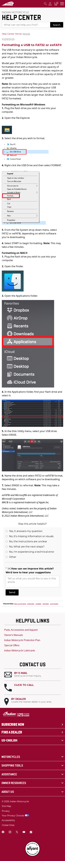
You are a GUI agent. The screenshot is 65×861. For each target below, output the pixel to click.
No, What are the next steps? (26, 546)
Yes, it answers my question (25, 531)
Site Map (6, 806)
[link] (32, 757)
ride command (20, 604)
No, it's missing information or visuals (31, 536)
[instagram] (10, 832)
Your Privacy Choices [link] (13, 815)
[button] (32, 674)
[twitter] (17, 832)
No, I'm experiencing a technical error (31, 551)
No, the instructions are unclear (28, 541)
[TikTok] (31, 832)
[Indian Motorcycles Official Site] (8, 4)
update (38, 604)
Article (26, 34)
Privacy (6, 811)
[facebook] (3, 832)
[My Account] (50, 3)
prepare (45, 604)
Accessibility (8, 820)
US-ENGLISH (9, 740)
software (30, 604)
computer (54, 604)
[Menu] (62, 3)
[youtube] (24, 832)
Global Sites (8, 825)
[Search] (45, 3)
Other (12, 557)
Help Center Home (11, 34)
